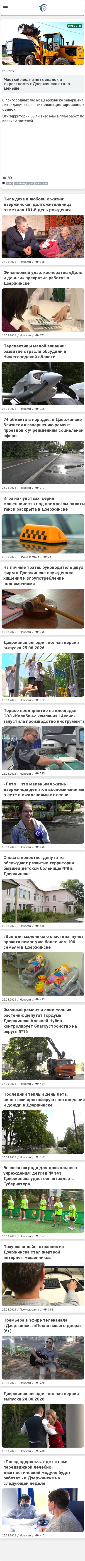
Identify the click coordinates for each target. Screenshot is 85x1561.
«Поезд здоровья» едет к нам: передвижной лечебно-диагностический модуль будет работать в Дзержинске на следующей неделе (37, 1472)
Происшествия (29, 557)
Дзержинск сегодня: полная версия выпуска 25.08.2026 (41, 645)
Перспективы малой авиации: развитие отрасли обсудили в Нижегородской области (34, 351)
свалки (41, 183)
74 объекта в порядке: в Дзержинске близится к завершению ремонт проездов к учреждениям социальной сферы (43, 427)
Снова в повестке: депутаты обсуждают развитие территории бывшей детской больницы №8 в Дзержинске (38, 865)
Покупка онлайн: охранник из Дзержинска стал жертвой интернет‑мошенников (33, 1252)
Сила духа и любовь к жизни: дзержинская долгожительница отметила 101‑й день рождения (37, 204)
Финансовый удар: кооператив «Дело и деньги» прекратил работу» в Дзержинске (42, 278)
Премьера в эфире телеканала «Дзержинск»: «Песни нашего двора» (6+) (42, 1326)
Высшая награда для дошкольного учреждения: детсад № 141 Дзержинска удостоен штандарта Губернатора (40, 1176)
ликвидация (24, 183)
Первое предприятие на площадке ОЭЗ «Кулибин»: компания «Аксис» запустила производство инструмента (44, 716)
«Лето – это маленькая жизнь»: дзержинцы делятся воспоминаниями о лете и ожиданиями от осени (43, 789)
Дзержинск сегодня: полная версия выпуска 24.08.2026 (41, 1396)
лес (9, 183)
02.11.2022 (8, 71)
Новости (74, 25)
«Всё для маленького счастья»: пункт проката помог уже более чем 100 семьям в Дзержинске (43, 942)
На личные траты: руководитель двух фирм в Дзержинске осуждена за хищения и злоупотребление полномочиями (43, 575)
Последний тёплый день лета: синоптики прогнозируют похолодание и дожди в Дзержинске (44, 1100)
